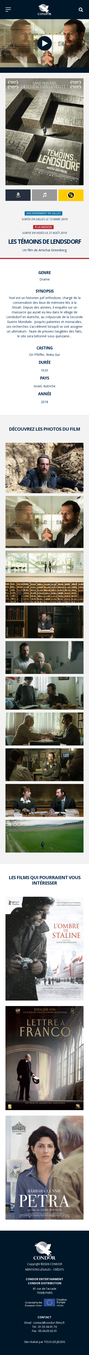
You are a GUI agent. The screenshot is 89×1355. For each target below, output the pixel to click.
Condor (44, 9)
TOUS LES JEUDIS (54, 1342)
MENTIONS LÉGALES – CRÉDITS (44, 1269)
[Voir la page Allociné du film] (71, 195)
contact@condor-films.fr (49, 1323)
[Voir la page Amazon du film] (18, 195)
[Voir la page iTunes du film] (44, 195)
